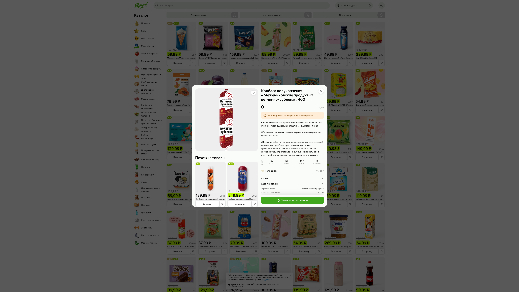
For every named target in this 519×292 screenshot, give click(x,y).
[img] (253, 93)
